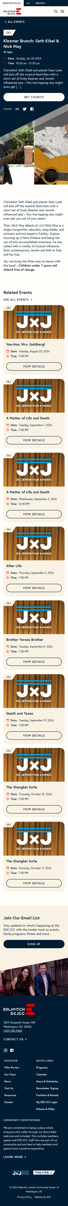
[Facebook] (12, 1050)
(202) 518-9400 (12, 1031)
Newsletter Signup (47, 1088)
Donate (8, 1102)
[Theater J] (44, 1172)
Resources (10, 1095)
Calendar (41, 1074)
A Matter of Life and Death (28, 418)
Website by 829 (42, 1197)
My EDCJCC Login (46, 1102)
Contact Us (13, 1039)
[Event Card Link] (34, 322)
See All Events (16, 299)
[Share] (17, 109)
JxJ (28, 3)
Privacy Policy (24, 1197)
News (7, 1081)
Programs (42, 1067)
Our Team (10, 1074)
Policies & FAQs (45, 1109)
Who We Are (11, 1067)
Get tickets (34, 97)
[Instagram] (5, 1050)
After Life (14, 565)
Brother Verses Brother (24, 639)
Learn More (13, 1157)
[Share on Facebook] (32, 109)
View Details (34, 366)
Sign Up (34, 944)
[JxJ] (21, 1172)
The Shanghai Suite (21, 787)
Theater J (40, 3)
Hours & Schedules (47, 1081)
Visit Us (8, 1088)
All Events (16, 21)
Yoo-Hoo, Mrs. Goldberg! (25, 344)
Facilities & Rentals (47, 1095)
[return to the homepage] (19, 1009)
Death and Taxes (19, 713)
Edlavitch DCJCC (12, 3)
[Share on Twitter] (24, 109)
